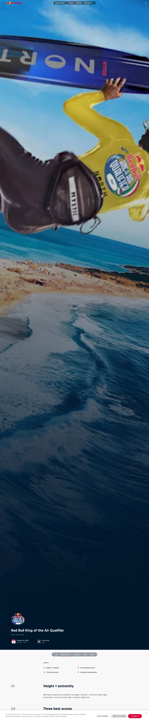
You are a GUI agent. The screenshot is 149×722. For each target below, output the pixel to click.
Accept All (134, 716)
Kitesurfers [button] (77, 654)
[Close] (146, 713)
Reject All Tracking (119, 716)
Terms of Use (67, 714)
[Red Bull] (14, 3)
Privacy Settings (102, 716)
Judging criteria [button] (66, 654)
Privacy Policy (55, 714)
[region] (74, 716)
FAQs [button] (85, 654)
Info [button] (56, 654)
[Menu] (3, 2)
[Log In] (146, 3)
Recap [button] (92, 654)
